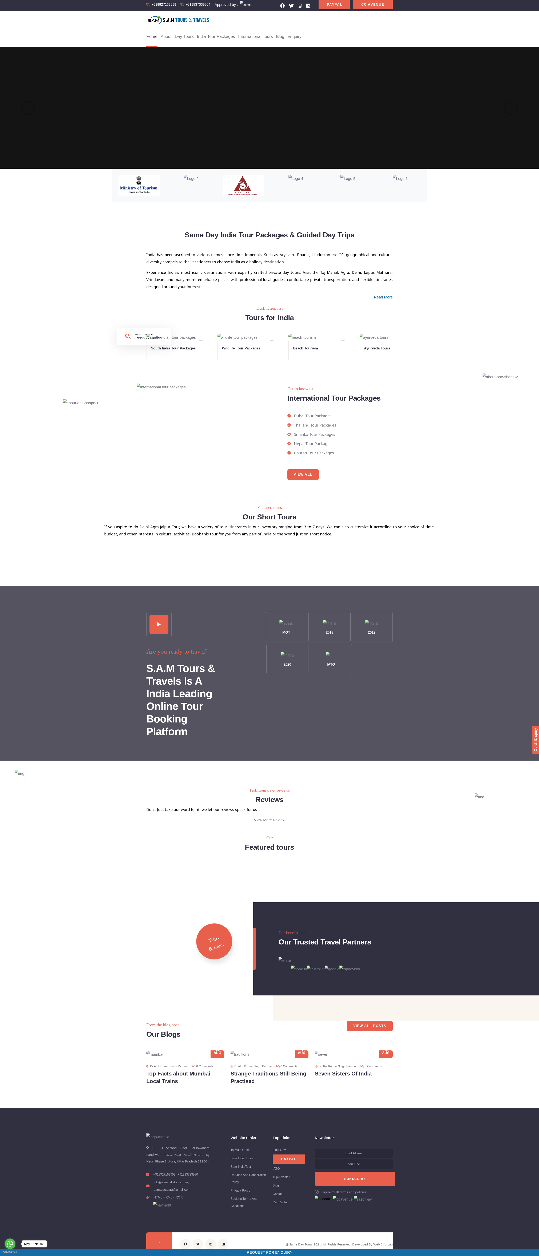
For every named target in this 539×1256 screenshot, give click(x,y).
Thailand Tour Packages (315, 425)
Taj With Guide (240, 1150)
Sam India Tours (242, 1158)
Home (151, 36)
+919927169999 (164, 4)
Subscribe (355, 1179)
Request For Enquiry (269, 1252)
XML (169, 1197)
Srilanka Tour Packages (314, 434)
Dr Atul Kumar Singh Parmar (169, 1066)
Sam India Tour (241, 1166)
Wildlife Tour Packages (241, 348)
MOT (286, 632)
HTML (158, 1197)
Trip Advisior (281, 1177)
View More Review (269, 820)
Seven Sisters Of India (343, 1073)
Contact (278, 1194)
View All (303, 474)
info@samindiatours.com (171, 1182)
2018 (329, 632)
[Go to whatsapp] (10, 1244)
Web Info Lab (383, 1244)
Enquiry (294, 36)
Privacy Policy (240, 1190)
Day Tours (184, 36)
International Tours (255, 36)
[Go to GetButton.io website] (10, 1252)
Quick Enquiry (535, 740)
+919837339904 (198, 4)
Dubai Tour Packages (312, 415)
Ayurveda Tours (377, 348)
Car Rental (280, 1202)
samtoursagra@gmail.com (172, 1189)
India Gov (279, 1150)
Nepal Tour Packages (312, 443)
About (166, 36)
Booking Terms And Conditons (244, 1202)
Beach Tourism (305, 348)
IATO (331, 664)
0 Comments (204, 1066)
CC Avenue (372, 4)
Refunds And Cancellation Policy (248, 1178)
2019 (371, 632)
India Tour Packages (216, 36)
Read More (383, 297)
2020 (287, 664)
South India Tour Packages (173, 348)
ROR (179, 1197)
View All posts (369, 1026)
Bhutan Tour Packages (314, 452)
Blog (280, 36)
